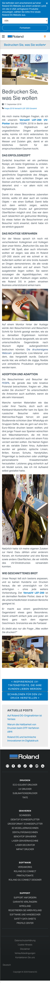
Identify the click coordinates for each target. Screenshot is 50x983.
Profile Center (25, 923)
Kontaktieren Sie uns (25, 957)
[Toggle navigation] (3, 36)
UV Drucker (25, 789)
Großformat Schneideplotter (25, 823)
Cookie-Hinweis (25, 944)
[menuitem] (45, 36)
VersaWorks (25, 867)
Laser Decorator (25, 845)
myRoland (25, 906)
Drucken (25, 780)
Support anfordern (25, 897)
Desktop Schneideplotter (25, 819)
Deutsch (7, 964)
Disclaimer (25, 949)
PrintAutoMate (25, 875)
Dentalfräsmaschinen (25, 832)
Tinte (25, 797)
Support (25, 893)
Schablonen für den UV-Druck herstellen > (25, 696)
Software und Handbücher (25, 914)
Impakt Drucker (25, 849)
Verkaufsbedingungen (25, 953)
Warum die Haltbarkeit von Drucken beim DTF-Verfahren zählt (23, 728)
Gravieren (25, 811)
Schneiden (25, 815)
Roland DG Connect (25, 871)
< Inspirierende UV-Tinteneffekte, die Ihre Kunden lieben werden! (25, 685)
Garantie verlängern (25, 901)
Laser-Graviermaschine (25, 840)
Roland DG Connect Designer (25, 879)
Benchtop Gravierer (25, 836)
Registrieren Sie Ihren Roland (25, 910)
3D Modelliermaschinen (25, 828)
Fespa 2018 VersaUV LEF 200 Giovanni (20, 108)
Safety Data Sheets (25, 918)
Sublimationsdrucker (25, 793)
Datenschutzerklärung (25, 940)
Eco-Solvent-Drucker (25, 784)
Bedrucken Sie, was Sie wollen (24, 45)
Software (25, 862)
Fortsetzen (25, 27)
